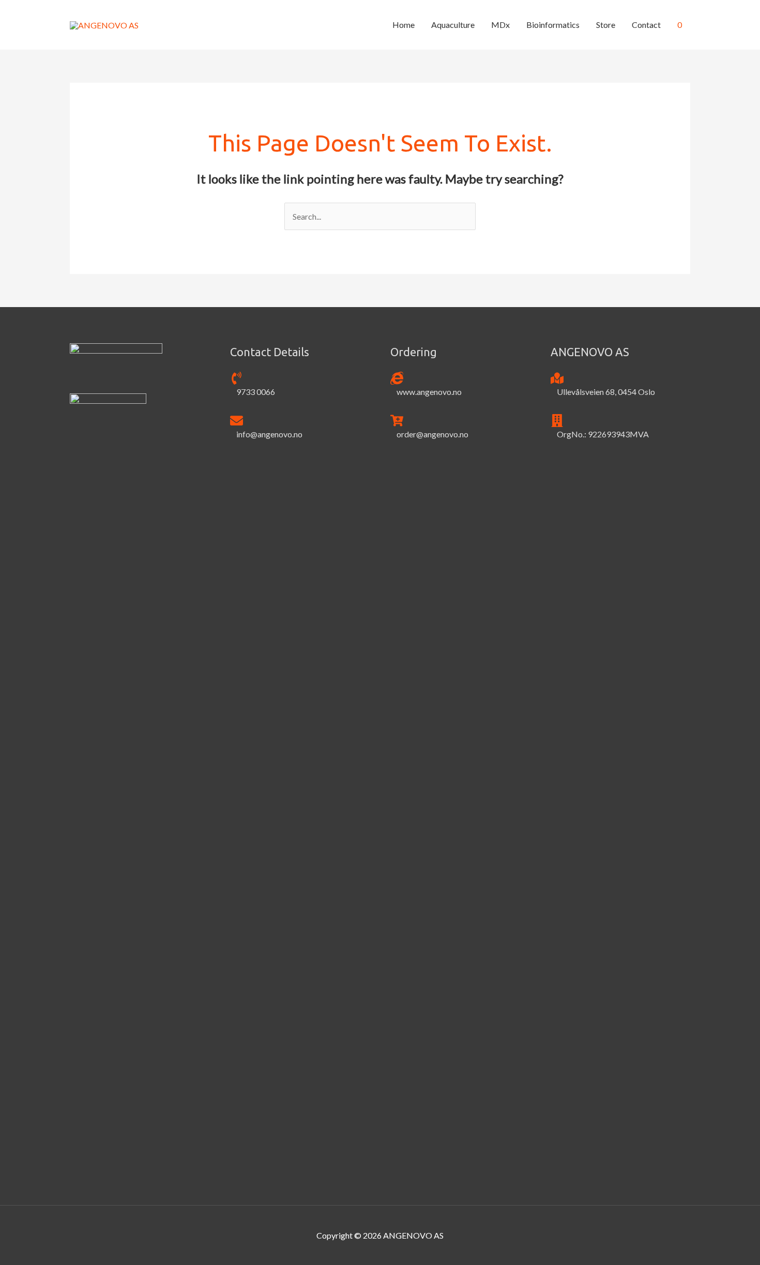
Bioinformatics (553, 24)
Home (403, 24)
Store (605, 24)
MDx (500, 24)
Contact (646, 24)
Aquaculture (453, 24)
